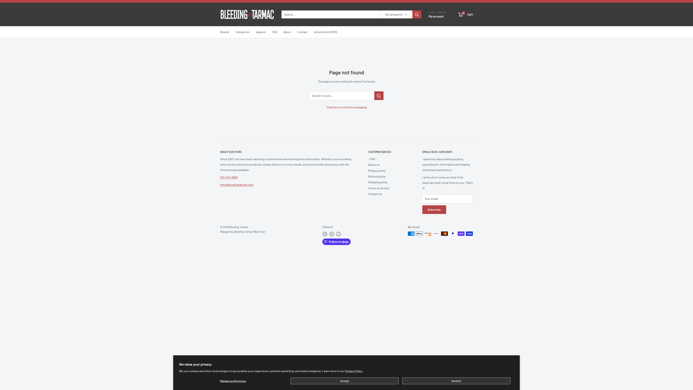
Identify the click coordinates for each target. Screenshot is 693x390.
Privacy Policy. (354, 371)
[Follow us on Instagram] (331, 234)
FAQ (274, 32)
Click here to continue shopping (346, 107)
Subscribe (434, 209)
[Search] (416, 14)
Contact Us (375, 194)
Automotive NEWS (325, 32)
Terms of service (378, 188)
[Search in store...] (378, 95)
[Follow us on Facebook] (324, 234)
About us (374, 164)
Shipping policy (377, 182)
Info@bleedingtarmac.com (237, 184)
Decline (456, 381)
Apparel (261, 32)
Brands (224, 32)
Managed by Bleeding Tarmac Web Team (242, 231)
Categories (243, 32)
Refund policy (377, 176)
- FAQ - (372, 159)
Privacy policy (376, 170)
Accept (344, 381)
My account (436, 16)
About (287, 32)
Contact (302, 32)
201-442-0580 (229, 177)
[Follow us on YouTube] (338, 234)
